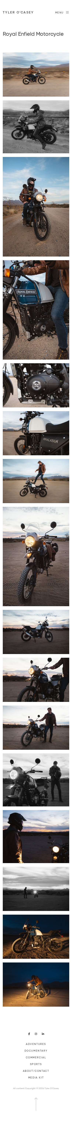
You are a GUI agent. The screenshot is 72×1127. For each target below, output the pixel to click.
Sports (36, 1064)
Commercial (36, 1057)
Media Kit (36, 1077)
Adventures (36, 1044)
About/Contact (36, 1070)
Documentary (36, 1050)
